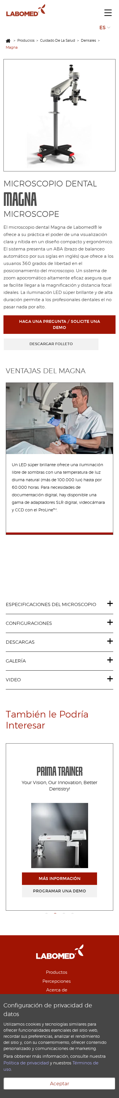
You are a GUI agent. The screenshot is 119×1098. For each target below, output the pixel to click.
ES (102, 28)
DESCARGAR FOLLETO (51, 344)
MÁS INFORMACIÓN (60, 878)
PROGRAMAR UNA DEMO (59, 891)
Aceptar (59, 1083)
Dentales (88, 40)
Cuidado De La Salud (57, 40)
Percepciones (56, 981)
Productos (25, 40)
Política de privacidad (26, 1063)
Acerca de (56, 990)
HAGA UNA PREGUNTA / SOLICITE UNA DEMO (59, 324)
